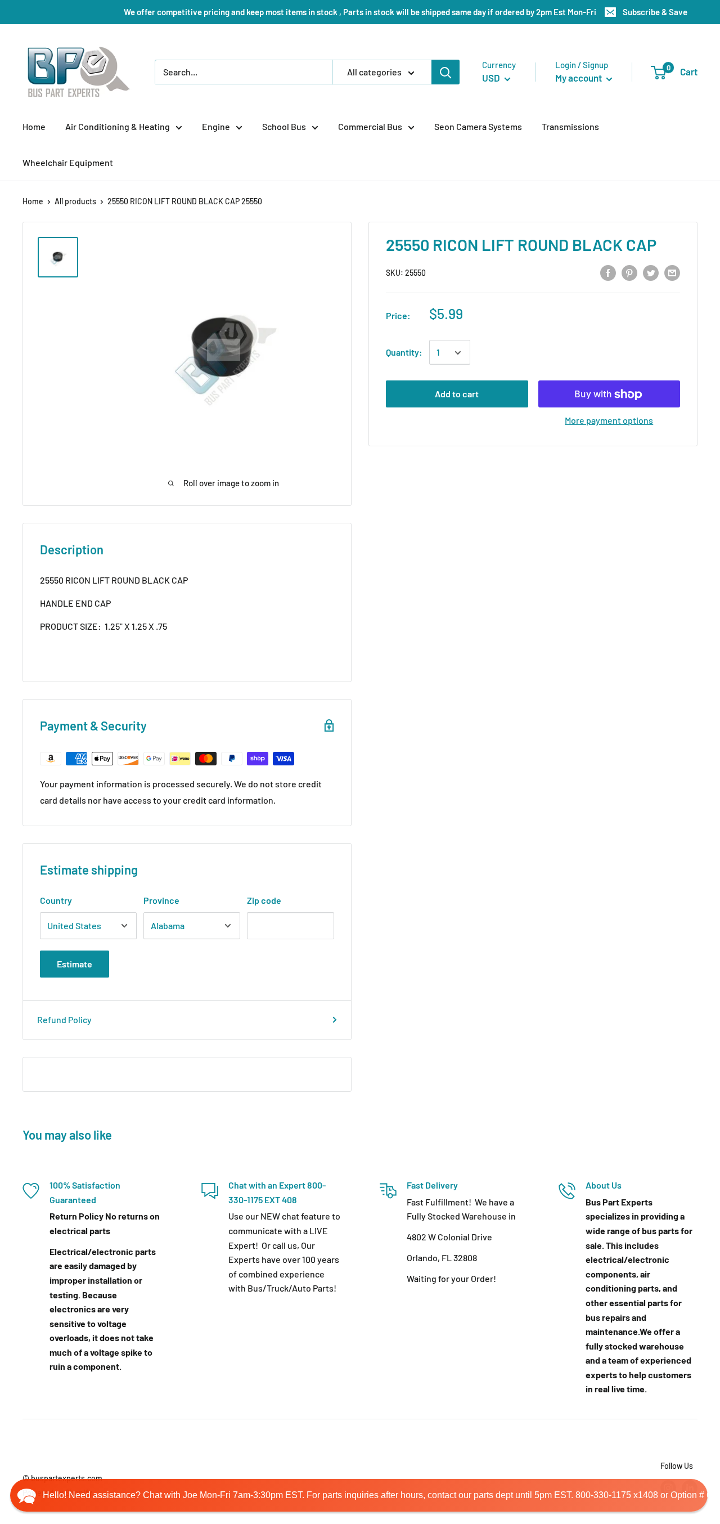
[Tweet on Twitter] (651, 272)
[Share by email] (672, 272)
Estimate (74, 963)
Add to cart (457, 394)
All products (75, 201)
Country (56, 900)
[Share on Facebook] (608, 272)
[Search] (445, 72)
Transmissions (570, 126)
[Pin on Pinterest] (629, 272)
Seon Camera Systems (478, 126)
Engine (216, 126)
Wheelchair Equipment (67, 162)
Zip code (264, 900)
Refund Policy (64, 1019)
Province (161, 900)
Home (34, 126)
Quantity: (404, 352)
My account (579, 77)
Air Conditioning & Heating (117, 126)
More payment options (609, 420)
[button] (359, 1495)
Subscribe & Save (655, 12)
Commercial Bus (370, 126)
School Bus (284, 126)
